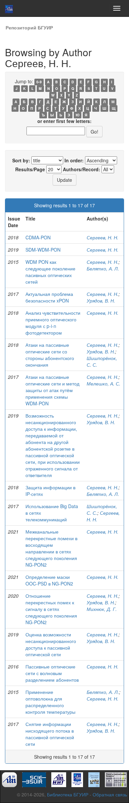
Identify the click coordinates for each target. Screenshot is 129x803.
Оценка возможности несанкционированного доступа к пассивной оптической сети (50, 644)
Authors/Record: (81, 169)
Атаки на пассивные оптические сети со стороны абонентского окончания (49, 354)
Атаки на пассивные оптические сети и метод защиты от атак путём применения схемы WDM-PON (52, 390)
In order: (74, 160)
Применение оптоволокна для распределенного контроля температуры (50, 702)
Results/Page (30, 169)
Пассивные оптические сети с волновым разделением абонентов (52, 673)
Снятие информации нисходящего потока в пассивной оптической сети (49, 734)
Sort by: (21, 160)
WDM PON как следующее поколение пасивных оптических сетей (50, 272)
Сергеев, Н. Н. (102, 237)
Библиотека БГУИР (67, 794)
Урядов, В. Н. (101, 300)
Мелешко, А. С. (103, 383)
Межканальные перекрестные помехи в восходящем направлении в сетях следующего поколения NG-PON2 (51, 548)
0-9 (39, 81)
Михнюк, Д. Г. (102, 609)
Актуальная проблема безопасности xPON (49, 297)
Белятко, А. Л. (103, 268)
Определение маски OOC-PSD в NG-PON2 (49, 580)
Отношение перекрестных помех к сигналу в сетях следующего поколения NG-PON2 (51, 608)
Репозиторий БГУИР (29, 27)
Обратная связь (110, 794)
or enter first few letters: (64, 121)
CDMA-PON (38, 237)
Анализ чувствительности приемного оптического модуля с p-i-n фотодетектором (52, 322)
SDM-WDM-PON (43, 249)
